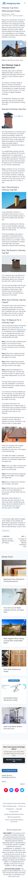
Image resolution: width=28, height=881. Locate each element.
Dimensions (6, 530)
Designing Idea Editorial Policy (14, 814)
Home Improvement (18, 15)
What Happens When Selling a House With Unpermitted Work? (14, 641)
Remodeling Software (9, 777)
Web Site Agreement (14, 817)
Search (4, 781)
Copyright (19, 809)
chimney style (21, 329)
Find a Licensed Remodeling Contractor (14, 820)
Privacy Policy (14, 811)
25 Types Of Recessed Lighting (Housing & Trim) (22, 541)
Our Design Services (9, 770)
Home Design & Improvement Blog (14, 803)
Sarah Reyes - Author (8, 14)
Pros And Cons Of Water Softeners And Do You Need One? (14, 610)
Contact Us (21, 806)
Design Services (7, 775)
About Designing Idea (9, 806)
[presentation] (14, 568)
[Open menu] (24, 3)
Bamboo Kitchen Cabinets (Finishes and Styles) (8, 539)
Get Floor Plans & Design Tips (14, 760)
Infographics (10, 809)
